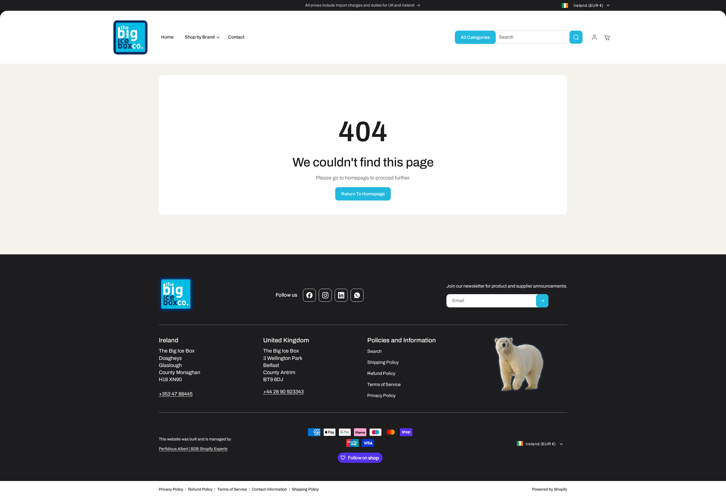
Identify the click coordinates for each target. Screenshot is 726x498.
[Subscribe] (542, 300)
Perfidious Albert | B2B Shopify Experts (193, 449)
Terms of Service (232, 489)
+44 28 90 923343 (283, 391)
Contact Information (269, 489)
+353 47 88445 (176, 394)
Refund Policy (200, 489)
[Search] (576, 37)
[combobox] (536, 37)
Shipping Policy (305, 489)
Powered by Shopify (549, 489)
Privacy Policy (171, 489)
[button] (200, 37)
